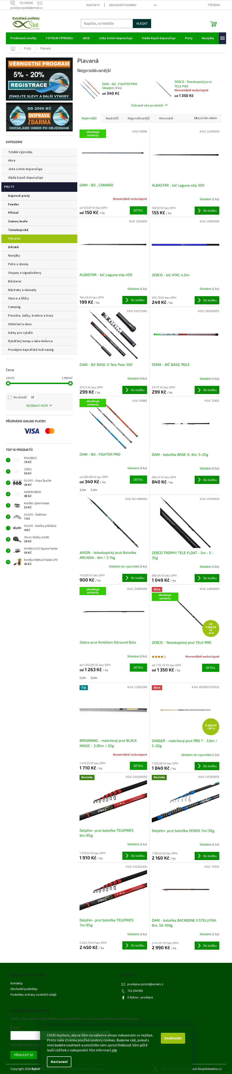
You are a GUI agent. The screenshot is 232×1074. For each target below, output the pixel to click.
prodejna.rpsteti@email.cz (145, 984)
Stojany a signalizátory (24, 273)
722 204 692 (135, 991)
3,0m (83, 490)
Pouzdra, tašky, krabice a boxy (30, 315)
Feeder (13, 204)
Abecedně (166, 118)
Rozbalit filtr (37, 406)
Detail (138, 210)
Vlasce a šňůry (18, 298)
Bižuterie (15, 281)
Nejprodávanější (139, 118)
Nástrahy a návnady (22, 290)
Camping (14, 307)
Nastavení (59, 1061)
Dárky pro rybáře (20, 333)
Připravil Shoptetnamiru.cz (204, 1069)
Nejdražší (112, 118)
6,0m (94, 678)
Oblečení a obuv (20, 324)
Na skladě (24, 397)
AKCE (11, 160)
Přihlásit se (23, 1055)
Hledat (141, 23)
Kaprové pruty (19, 196)
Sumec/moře (18, 221)
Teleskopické (18, 230)
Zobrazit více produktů (147, 105)
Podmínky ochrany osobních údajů (33, 994)
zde (114, 1050)
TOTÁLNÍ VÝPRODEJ (20, 152)
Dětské (13, 247)
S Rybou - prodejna (140, 997)
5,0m (94, 490)
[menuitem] (23, 38)
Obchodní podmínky (123, 5)
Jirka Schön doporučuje (25, 169)
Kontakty (93, 5)
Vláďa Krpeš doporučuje (25, 177)
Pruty (9, 187)
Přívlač (13, 213)
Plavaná (14, 238)
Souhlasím (173, 1038)
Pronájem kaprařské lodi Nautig (31, 350)
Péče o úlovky (18, 264)
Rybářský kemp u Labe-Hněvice (30, 341)
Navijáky (14, 255)
